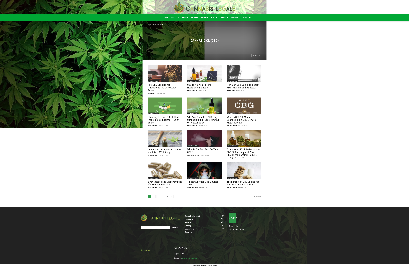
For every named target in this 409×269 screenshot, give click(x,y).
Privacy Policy (234, 226)
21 (167, 197)
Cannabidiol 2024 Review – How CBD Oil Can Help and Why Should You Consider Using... (243, 152)
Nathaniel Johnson (193, 155)
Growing (194, 17)
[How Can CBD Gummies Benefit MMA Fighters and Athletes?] (244, 73)
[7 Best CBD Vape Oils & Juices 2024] (204, 170)
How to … (214, 17)
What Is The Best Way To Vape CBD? (202, 151)
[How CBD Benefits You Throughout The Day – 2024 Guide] (165, 73)
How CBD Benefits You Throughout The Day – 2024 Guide (162, 87)
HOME (165, 17)
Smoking (234, 17)
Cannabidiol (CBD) (153, 81)
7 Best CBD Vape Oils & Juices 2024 (202, 183)
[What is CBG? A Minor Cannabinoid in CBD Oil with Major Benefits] (244, 106)
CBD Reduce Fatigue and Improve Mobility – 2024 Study (165, 151)
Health (185, 17)
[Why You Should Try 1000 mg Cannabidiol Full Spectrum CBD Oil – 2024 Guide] (204, 106)
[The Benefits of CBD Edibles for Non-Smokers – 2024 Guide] (244, 170)
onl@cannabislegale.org (190, 258)
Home (149, 24)
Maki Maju (230, 158)
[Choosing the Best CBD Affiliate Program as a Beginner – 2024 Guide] (165, 106)
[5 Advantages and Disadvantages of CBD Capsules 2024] (165, 170)
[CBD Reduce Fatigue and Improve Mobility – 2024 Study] (165, 138)
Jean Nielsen (231, 90)
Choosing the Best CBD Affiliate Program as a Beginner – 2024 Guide (164, 120)
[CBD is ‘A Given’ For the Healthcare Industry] (204, 73)
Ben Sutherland (192, 90)
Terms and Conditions (236, 229)
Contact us (246, 17)
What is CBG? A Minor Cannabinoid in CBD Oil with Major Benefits (241, 120)
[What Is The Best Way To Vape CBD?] (204, 138)
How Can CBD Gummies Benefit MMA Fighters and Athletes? (243, 86)
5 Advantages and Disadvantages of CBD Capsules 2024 (165, 183)
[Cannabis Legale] (204, 7)
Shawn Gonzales (192, 187)
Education (175, 17)
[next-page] (172, 196)
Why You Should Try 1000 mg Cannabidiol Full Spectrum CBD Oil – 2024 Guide (203, 120)
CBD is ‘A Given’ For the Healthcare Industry (199, 86)
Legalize (224, 17)
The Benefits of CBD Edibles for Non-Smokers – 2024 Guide (243, 183)
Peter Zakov (151, 93)
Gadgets (204, 17)
